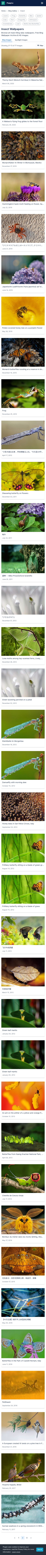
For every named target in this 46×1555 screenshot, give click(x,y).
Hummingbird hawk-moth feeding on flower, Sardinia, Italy (23, 204)
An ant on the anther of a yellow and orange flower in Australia (23, 1113)
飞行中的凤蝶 (7, 947)
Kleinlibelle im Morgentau (12, 741)
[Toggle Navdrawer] (42, 3)
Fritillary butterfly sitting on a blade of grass (21, 906)
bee (31, 16)
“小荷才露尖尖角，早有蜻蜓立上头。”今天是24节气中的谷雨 (23, 452)
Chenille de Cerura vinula (12, 1195)
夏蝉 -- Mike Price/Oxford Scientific (17, 576)
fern (12, 20)
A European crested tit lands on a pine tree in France (23, 1443)
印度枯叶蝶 (6, 989)
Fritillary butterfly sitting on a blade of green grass (23, 865)
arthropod (33, 20)
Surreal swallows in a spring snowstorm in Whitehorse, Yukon (23, 1526)
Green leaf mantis (9, 1030)
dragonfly (21, 20)
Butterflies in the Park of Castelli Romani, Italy (21, 1361)
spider (39, 16)
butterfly (22, 16)
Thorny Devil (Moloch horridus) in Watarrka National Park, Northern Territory (23, 80)
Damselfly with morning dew (14, 782)
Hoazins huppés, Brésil (11, 1485)
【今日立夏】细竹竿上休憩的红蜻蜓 (16, 1319)
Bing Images (6, 40)
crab (5, 20)
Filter (41, 45)
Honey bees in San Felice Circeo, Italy (18, 823)
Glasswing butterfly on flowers (15, 493)
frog (13, 16)
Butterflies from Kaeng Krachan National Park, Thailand (23, 1154)
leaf (18, 24)
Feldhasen (6, 1402)
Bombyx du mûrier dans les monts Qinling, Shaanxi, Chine (23, 1237)
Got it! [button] (40, 1549)
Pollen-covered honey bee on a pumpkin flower (22, 328)
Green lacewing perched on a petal (17, 700)
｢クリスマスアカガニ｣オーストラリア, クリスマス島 (23, 245)
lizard (5, 16)
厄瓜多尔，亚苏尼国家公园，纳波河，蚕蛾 (19, 1278)
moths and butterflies (31, 24)
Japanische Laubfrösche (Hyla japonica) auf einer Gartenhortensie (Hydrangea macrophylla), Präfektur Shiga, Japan (23, 286)
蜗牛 (4, 534)
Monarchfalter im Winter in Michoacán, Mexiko (22, 163)
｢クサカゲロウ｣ (8, 617)
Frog (4, 410)
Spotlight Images (21, 40)
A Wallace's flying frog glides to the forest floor (22, 121)
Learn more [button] (16, 1552)
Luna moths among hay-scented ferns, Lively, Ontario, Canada (23, 658)
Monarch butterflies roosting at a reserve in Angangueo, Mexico (23, 369)
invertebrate (7, 24)
